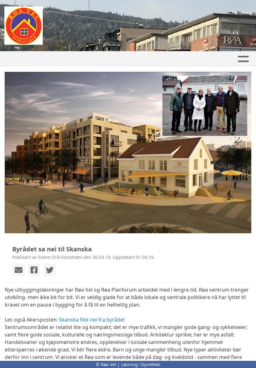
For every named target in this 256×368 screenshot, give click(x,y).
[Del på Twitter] (49, 270)
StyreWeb (150, 364)
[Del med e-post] (18, 270)
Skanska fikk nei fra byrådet (92, 319)
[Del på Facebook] (34, 270)
